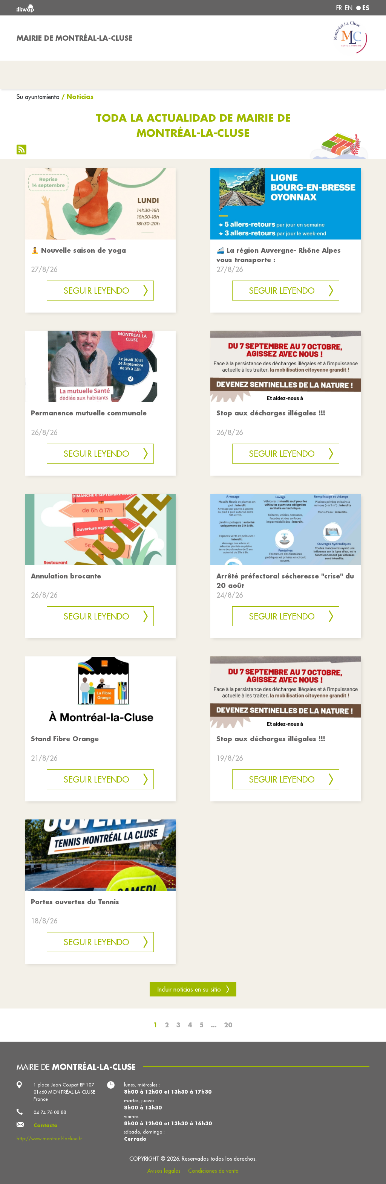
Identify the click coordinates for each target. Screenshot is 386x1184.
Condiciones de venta (213, 1170)
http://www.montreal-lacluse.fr (49, 1138)
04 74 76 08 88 (50, 1112)
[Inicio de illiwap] (87, 7)
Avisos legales (164, 1170)
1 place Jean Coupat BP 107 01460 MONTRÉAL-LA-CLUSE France (64, 1092)
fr (339, 8)
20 (228, 1025)
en (348, 8)
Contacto (46, 1125)
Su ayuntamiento (38, 97)
